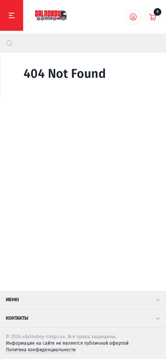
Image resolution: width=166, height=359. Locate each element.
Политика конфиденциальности (41, 349)
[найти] (9, 43)
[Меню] (11, 15)
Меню (12, 299)
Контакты (17, 318)
